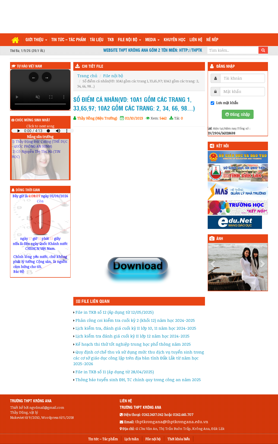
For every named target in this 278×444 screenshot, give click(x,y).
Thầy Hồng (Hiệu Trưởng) (97, 118)
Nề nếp (212, 40)
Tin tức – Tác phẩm (68, 40)
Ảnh (219, 239)
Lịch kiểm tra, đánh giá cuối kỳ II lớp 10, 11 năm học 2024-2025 (135, 328)
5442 (163, 118)
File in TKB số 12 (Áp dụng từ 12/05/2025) (114, 312)
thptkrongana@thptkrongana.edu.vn (171, 421)
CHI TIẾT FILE (92, 67)
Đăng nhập (225, 67)
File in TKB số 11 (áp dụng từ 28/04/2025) (114, 371)
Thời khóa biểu (179, 439)
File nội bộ (128, 40)
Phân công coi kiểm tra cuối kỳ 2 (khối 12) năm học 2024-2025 (135, 320)
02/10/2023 (134, 118)
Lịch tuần (132, 439)
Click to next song (40, 126)
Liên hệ (195, 40)
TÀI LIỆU (96, 40)
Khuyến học (174, 40)
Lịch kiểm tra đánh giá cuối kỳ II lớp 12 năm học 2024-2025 (132, 336)
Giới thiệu (35, 40)
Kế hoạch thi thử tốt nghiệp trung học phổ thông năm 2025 (133, 344)
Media (151, 40)
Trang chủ (87, 75)
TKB (111, 40)
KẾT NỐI (222, 146)
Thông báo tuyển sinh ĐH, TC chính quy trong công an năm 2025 (138, 379)
